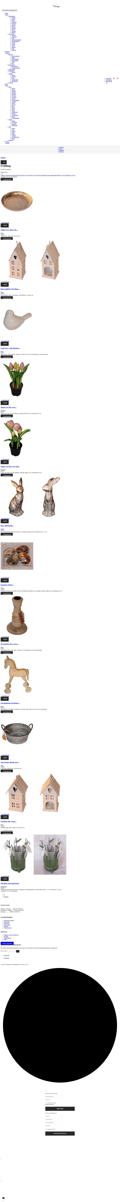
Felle (13, 78)
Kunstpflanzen (15, 118)
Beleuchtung (11, 65)
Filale (5, 939)
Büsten (13, 121)
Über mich (6, 923)
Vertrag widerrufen (7, 943)
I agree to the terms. (51, 1129)
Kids (13, 48)
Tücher (13, 42)
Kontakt (6, 936)
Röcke (13, 29)
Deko (6, 85)
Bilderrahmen (15, 59)
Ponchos (14, 28)
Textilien (10, 73)
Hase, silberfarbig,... (7, 526)
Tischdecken (15, 79)
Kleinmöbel (11, 71)
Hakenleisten (15, 60)
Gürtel (13, 45)
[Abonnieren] (17, 951)
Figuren (14, 96)
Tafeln (13, 109)
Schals (13, 44)
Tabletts (14, 93)
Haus (9, 87)
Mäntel (13, 32)
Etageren (14, 94)
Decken (14, 76)
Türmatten (14, 122)
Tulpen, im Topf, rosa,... (9, 407)
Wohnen (7, 53)
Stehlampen (15, 66)
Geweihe (14, 97)
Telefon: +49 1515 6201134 (11, 935)
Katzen (13, 131)
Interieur (10, 54)
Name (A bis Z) (25, 175)
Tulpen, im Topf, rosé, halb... (10, 466)
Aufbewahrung (16, 56)
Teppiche (10, 82)
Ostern (2, 529)
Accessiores (11, 34)
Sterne (13, 116)
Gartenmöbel (11, 69)
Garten (10, 119)
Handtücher (15, 81)
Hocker (14, 72)
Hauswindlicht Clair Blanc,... (10, 289)
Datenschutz (7, 925)
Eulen (13, 133)
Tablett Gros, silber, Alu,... (9, 230)
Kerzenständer (15, 100)
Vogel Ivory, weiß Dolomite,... (10, 348)
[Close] (46, 1091)
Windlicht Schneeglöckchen (10, 883)
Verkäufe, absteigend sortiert (8, 175)
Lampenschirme (16, 68)
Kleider (14, 17)
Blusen (13, 26)
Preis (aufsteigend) (42, 175)
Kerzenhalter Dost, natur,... (10, 644)
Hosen (13, 20)
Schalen (14, 91)
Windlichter (15, 112)
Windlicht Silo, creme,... (9, 821)
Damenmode (11, 16)
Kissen (13, 75)
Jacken (13, 19)
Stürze (13, 107)
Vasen (13, 110)
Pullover (14, 23)
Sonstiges (10, 140)
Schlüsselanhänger (16, 40)
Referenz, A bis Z (61, 175)
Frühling (3, 157)
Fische (13, 134)
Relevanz (18, 175)
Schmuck (14, 37)
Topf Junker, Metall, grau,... (10, 762)
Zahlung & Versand (9, 920)
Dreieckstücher (15, 41)
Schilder (14, 102)
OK (3, 162)
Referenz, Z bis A (70, 175)
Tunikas (14, 31)
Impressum (7, 922)
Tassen (13, 90)
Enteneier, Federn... (7, 585)
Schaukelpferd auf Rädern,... (10, 703)
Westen (13, 25)
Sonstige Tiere (15, 137)
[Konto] (107, 73)
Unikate (7, 143)
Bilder (13, 57)
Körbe (13, 103)
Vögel (13, 128)
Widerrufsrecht (8, 928)
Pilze (13, 106)
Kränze (13, 99)
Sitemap (6, 926)
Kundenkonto (7, 938)
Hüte (13, 38)
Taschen (14, 35)
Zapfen (13, 113)
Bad (13, 63)
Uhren (13, 62)
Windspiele (14, 125)
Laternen (14, 124)
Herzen (13, 104)
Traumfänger (15, 115)
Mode (6, 14)
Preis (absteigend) (52, 175)
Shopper (14, 50)
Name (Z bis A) (33, 175)
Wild (13, 130)
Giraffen (14, 135)
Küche (13, 88)
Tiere (9, 127)
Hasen (13, 138)
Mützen (14, 47)
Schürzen (14, 22)
